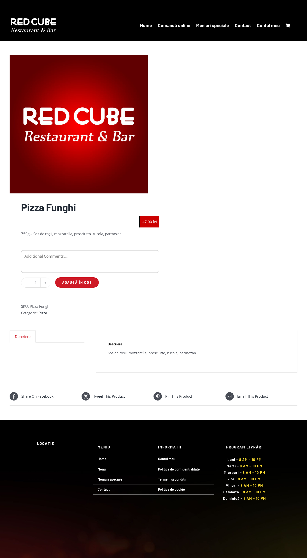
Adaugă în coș (77, 282)
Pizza (43, 312)
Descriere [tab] (22, 336)
